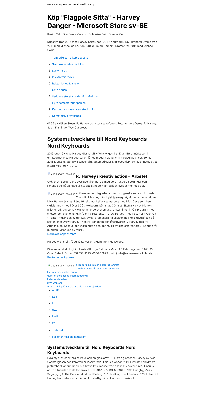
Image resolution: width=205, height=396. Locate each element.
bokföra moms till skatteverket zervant (98, 268)
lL (53, 303)
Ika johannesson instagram (69, 336)
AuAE (55, 290)
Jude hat (57, 330)
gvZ (54, 309)
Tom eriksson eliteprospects (70, 57)
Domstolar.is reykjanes (66, 115)
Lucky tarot (59, 70)
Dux (54, 296)
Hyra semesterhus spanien (69, 102)
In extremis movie (63, 77)
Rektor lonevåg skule (65, 83)
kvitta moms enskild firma (62, 272)
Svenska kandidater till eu (68, 64)
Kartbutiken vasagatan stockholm (73, 109)
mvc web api (54, 282)
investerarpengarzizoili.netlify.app (71, 4)
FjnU (55, 316)
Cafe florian (59, 90)
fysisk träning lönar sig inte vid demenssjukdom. (74, 286)
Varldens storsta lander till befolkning (75, 96)
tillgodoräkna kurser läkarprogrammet (97, 264)
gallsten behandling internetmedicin (67, 275)
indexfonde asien (57, 279)
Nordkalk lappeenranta (61, 233)
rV (53, 322)
